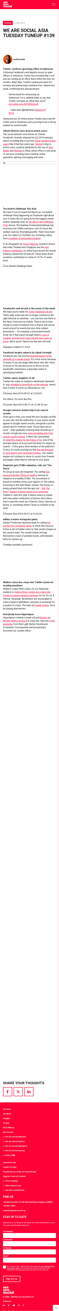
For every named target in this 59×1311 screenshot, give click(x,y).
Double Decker (41, 605)
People (6, 1123)
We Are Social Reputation (16, 1146)
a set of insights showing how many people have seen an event (27, 338)
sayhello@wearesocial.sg (14, 1210)
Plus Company (11, 1181)
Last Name (8, 1240)
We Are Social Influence (15, 1137)
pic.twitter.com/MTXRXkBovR (23, 104)
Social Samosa (30, 244)
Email (5, 1256)
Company (7, 1248)
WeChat (18, 150)
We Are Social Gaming (15, 1150)
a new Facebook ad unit (40, 311)
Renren (38, 144)
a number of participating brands (24, 238)
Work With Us (8, 1128)
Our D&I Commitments (14, 1190)
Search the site (9, 1162)
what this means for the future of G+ (24, 440)
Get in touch (8, 1132)
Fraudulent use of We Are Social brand (19, 1172)
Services (7, 1109)
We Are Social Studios (15, 1141)
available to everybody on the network (29, 384)
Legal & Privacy (9, 1167)
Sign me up (11, 1279)
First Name (8, 1231)
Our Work (7, 1114)
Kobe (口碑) (10, 1155)
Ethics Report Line (13, 1185)
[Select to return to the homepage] (7, 5)
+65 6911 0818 (9, 1206)
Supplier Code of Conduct (14, 1176)
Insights (6, 1118)
